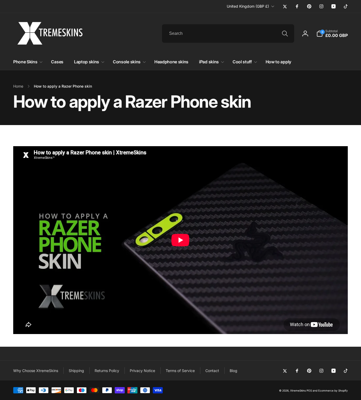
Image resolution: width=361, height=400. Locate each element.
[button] (332, 33)
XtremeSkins (298, 390)
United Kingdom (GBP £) (248, 6)
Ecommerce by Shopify (333, 390)
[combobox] (228, 33)
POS (309, 390)
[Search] (285, 33)
